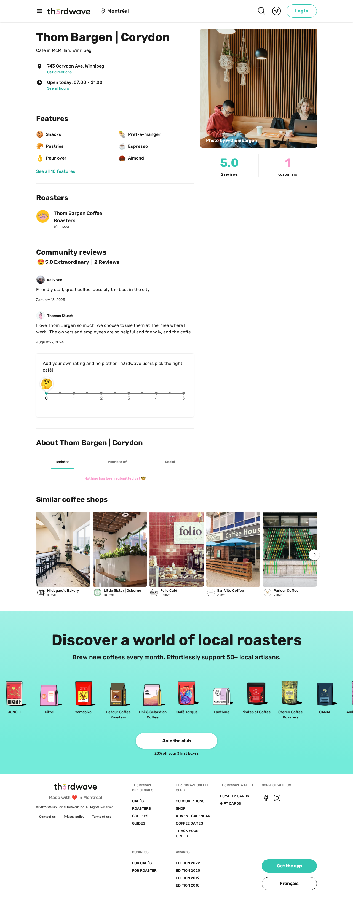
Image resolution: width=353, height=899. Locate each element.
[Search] (261, 11)
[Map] (276, 11)
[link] (302, 11)
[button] (289, 883)
